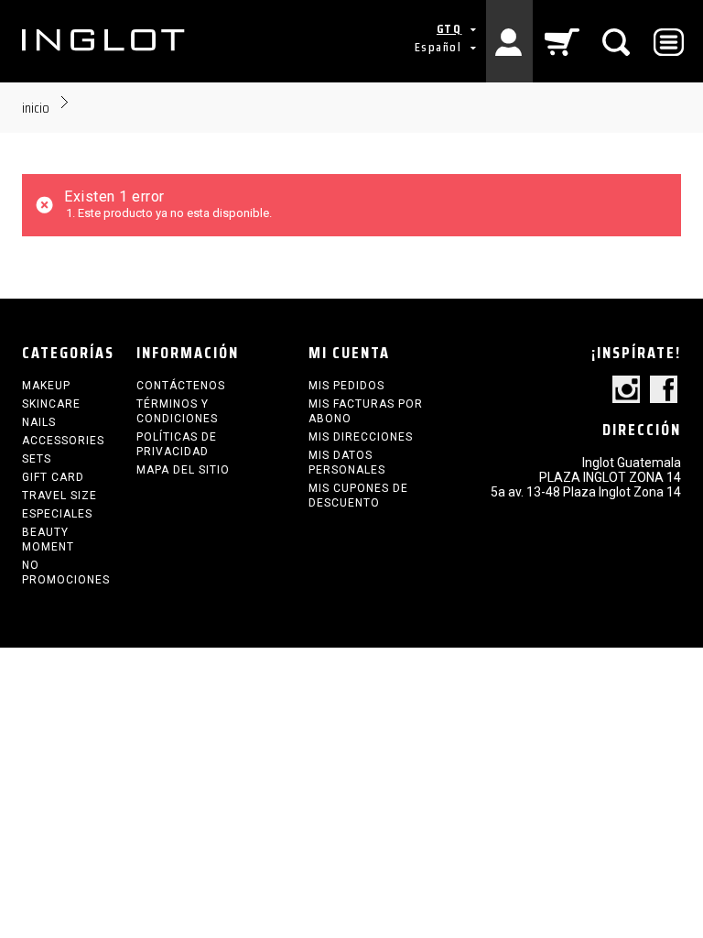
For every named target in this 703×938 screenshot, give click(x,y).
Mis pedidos (346, 385)
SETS (36, 459)
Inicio (35, 107)
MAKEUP (46, 385)
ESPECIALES (57, 513)
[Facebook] (663, 391)
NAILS (39, 422)
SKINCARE (51, 404)
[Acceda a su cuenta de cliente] (509, 41)
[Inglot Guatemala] (104, 40)
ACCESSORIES (63, 440)
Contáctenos (180, 385)
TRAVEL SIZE (59, 495)
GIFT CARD (53, 477)
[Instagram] (626, 391)
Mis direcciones (360, 437)
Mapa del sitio (183, 470)
